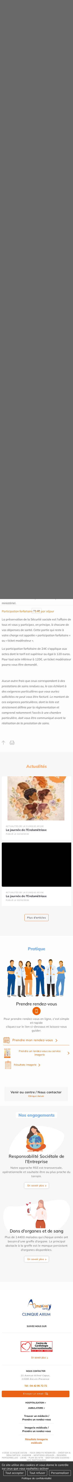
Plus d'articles (36, 917)
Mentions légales (44, 1455)
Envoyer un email (33, 1393)
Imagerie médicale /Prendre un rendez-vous (36, 1429)
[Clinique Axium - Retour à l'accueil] (36, 1307)
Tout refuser (37, 1473)
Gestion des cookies (57, 1458)
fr (34, 611)
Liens (23, 1458)
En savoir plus (35, 1185)
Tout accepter (14, 1473)
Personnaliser (60, 1473)
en (38, 611)
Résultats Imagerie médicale (36, 1441)
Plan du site (36, 1458)
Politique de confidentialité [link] (37, 1478)
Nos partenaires (36, 1460)
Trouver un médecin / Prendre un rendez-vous (36, 1417)
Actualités (36, 766)
